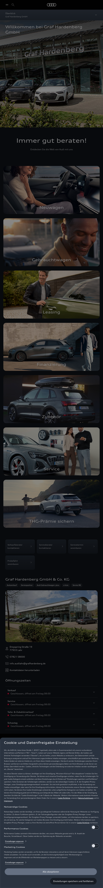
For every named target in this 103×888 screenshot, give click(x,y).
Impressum (8, 801)
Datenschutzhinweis (85, 798)
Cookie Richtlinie (64, 798)
